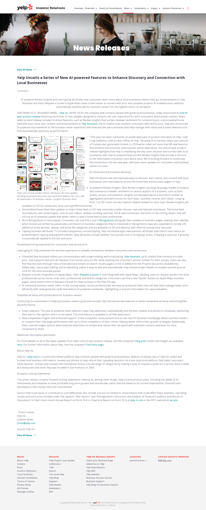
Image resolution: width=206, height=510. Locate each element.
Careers (21, 463)
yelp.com (32, 356)
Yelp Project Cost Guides (61, 460)
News (127, 8)
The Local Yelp (56, 474)
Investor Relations (26, 470)
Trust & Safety (25, 474)
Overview (78, 8)
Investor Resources (172, 8)
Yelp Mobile (55, 484)
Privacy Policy (24, 484)
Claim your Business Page (99, 460)
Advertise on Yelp (95, 463)
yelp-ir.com (136, 400)
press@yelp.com (26, 423)
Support (53, 481)
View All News (24, 69)
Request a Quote (89, 274)
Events (52, 470)
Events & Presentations (110, 8)
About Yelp (23, 460)
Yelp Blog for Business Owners (102, 484)
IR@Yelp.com (164, 460)
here (19, 344)
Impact (154, 8)
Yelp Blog (54, 477)
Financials (89, 8)
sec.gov (174, 400)
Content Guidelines (27, 477)
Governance (140, 8)
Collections (55, 463)
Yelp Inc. (64, 113)
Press (19, 467)
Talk (51, 467)
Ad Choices (22, 488)
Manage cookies (25, 491)
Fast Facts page (95, 344)
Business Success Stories (99, 477)
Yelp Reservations (95, 467)
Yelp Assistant (89, 123)
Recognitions (106, 220)
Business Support (95, 481)
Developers (54, 488)
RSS (51, 491)
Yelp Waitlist (93, 474)
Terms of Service (26, 481)
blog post (140, 341)
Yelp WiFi (90, 470)
